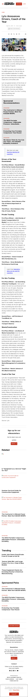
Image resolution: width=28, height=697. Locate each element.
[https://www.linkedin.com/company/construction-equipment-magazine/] (14, 670)
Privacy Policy (16, 690)
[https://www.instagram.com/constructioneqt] (12, 670)
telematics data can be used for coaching (13, 271)
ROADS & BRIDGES (10, 679)
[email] (19, 34)
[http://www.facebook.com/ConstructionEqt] (10, 670)
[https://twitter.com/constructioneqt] (15, 670)
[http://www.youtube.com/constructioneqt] (17, 670)
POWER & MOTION (14, 680)
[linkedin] (11, 34)
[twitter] (14, 34)
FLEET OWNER (19, 679)
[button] (3, 4)
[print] (25, 34)
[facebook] (9, 34)
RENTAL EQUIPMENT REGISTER (14, 677)
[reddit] (16, 34)
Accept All (14, 694)
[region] (14, 691)
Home (3, 12)
